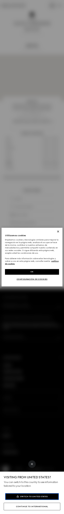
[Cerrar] (58, 231)
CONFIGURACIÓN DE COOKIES (32, 279)
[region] (32, 257)
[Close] (32, 464)
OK (32, 272)
